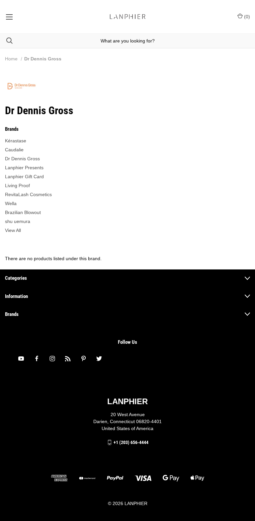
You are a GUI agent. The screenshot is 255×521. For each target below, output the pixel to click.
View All (13, 230)
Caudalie (14, 149)
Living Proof (17, 185)
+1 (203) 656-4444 (131, 442)
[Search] (6, 40)
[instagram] (52, 358)
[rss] (68, 358)
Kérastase (15, 140)
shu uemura (17, 221)
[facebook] (37, 358)
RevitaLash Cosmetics (28, 194)
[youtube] (21, 358)
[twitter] (99, 358)
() (246, 16)
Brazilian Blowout (23, 212)
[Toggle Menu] (9, 16)
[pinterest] (83, 358)
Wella (11, 203)
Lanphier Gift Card (24, 176)
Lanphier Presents (24, 167)
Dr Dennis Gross (22, 158)
